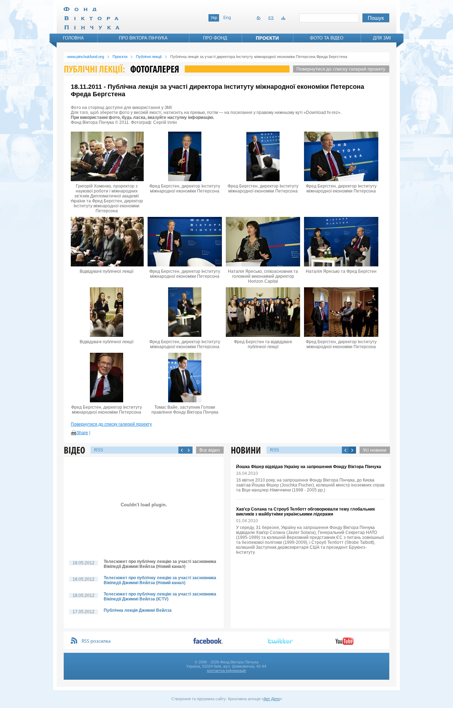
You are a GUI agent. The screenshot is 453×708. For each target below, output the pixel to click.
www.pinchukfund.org (85, 56)
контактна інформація (226, 670)
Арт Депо (272, 699)
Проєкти (120, 56)
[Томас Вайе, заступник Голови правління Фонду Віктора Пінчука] (185, 377)
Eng (227, 17)
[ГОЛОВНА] (73, 38)
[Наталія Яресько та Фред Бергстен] (341, 241)
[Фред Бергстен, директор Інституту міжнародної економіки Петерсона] (185, 156)
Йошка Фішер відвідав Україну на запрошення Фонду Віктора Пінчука (308, 466)
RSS (98, 450)
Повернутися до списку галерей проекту (111, 424)
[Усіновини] (373, 450)
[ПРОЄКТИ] (267, 38)
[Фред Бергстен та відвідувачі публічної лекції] (263, 312)
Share (82, 432)
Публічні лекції (149, 56)
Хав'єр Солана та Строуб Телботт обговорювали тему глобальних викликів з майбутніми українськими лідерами (305, 512)
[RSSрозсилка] (96, 641)
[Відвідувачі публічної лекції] (106, 241)
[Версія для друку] (73, 433)
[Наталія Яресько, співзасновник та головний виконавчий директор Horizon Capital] (263, 241)
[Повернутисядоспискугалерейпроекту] (339, 69)
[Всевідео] (208, 450)
